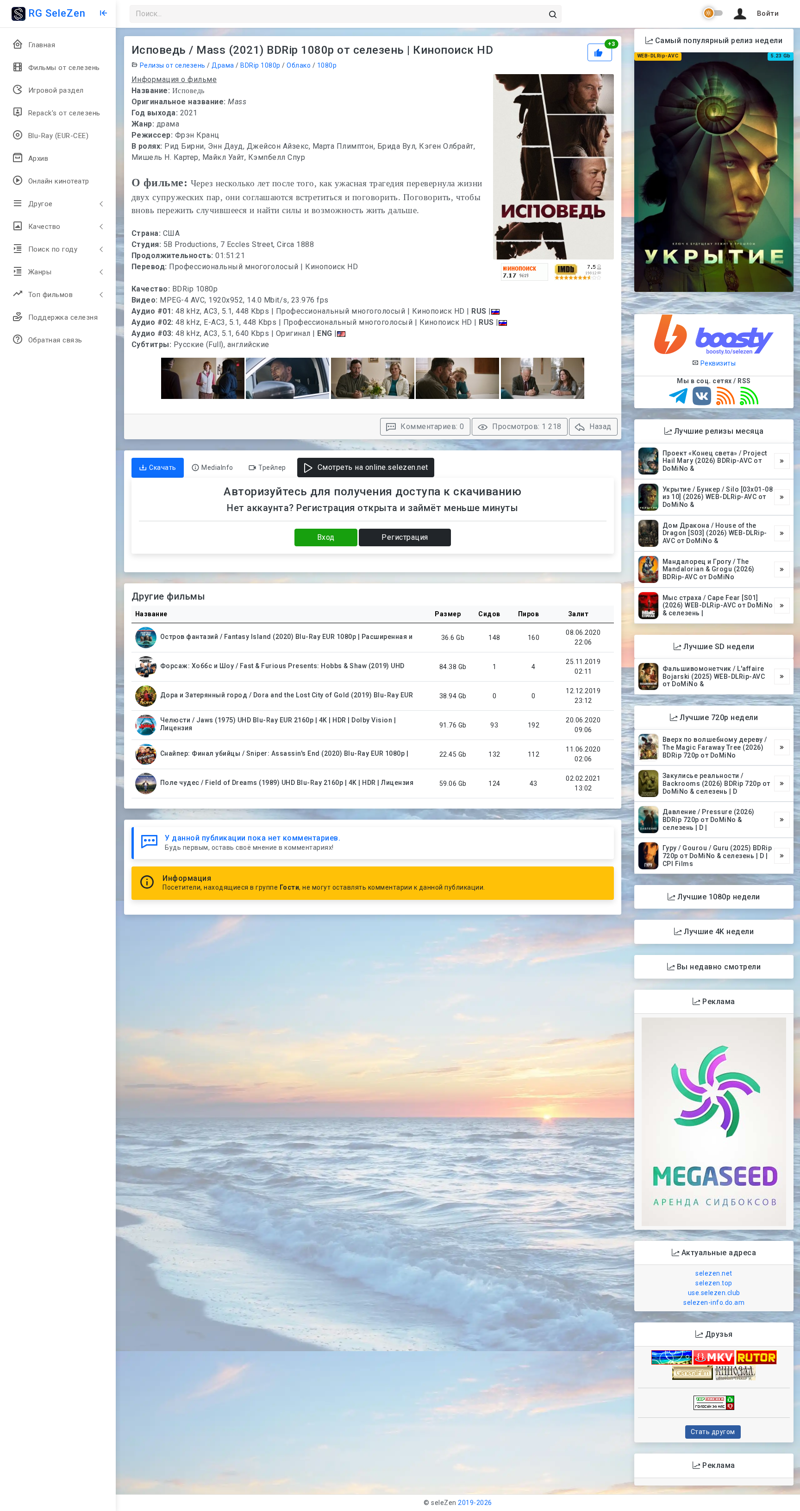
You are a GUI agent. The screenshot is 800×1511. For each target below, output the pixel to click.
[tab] (157, 468)
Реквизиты (717, 363)
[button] (755, 13)
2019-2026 (475, 1502)
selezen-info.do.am (713, 1302)
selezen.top (713, 1283)
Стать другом (713, 1431)
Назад (600, 426)
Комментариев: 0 (431, 426)
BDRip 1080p (260, 65)
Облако (299, 65)
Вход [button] (326, 537)
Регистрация (404, 537)
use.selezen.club (714, 1292)
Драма (223, 65)
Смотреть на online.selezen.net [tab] (371, 467)
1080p (327, 65)
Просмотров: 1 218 (526, 426)
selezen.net (713, 1273)
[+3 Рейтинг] (601, 51)
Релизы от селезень (173, 65)
